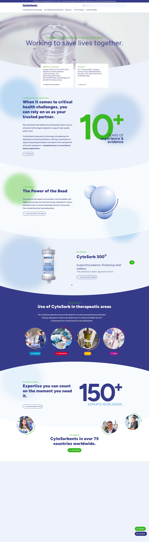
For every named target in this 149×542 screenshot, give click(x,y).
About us (68, 10)
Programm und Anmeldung (51, 84)
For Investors (79, 10)
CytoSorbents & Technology (32, 10)
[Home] (30, 5)
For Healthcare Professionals (53, 10)
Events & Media (91, 10)
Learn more (82, 84)
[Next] (132, 262)
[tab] (71, 284)
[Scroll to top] (132, 534)
